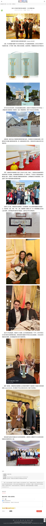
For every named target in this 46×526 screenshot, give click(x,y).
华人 (18, 520)
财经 (23, 520)
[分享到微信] (2, 10)
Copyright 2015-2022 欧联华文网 (8, 523)
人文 (16, 520)
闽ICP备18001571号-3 (35, 523)
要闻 (13, 520)
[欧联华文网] (23, 2)
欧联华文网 (9, 474)
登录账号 (9, 500)
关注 (25, 520)
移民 (20, 520)
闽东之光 (28, 520)
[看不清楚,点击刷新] (10, 511)
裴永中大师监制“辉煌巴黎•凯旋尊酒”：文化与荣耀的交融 (23, 8)
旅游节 (32, 520)
